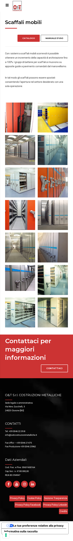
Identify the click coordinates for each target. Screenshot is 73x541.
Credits (63, 511)
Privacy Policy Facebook (28, 504)
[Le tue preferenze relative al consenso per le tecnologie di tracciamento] (6, 535)
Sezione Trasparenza (55, 498)
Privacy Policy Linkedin (55, 504)
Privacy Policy (17, 498)
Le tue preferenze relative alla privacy (38, 525)
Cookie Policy (34, 498)
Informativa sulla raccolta (21, 531)
